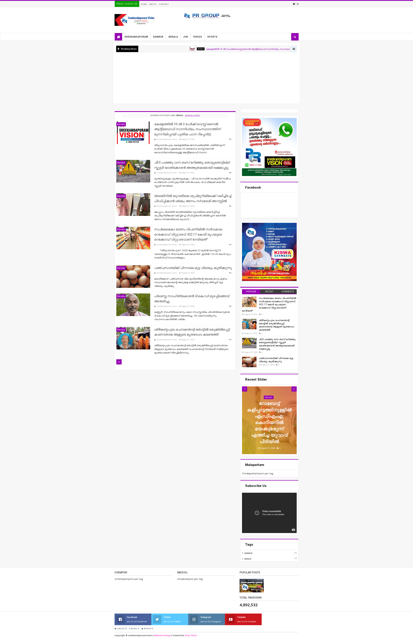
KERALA (173, 36)
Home (144, 4)
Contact (164, 4)
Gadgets (122, 629)
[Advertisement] (206, 76)
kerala (180, 49)
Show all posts (192, 115)
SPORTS (212, 36)
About (153, 4)
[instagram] (297, 4)
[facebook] (294, 4)
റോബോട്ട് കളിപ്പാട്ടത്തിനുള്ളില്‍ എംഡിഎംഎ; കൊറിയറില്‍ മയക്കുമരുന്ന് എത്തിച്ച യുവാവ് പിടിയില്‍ (269, 422)
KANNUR (158, 36)
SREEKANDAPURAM (136, 36)
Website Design (162, 635)
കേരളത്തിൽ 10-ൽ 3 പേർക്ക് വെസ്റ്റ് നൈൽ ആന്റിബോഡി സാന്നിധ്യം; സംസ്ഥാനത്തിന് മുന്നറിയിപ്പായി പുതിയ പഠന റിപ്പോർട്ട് (250, 49)
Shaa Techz (191, 635)
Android (148, 629)
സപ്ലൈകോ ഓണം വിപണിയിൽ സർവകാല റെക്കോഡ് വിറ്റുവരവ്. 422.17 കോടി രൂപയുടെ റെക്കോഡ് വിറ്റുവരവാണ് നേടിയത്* (188, 234)
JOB (185, 36)
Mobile (134, 629)
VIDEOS (197, 36)
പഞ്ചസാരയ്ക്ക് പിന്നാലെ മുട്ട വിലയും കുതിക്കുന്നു (193, 268)
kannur (268, 397)
